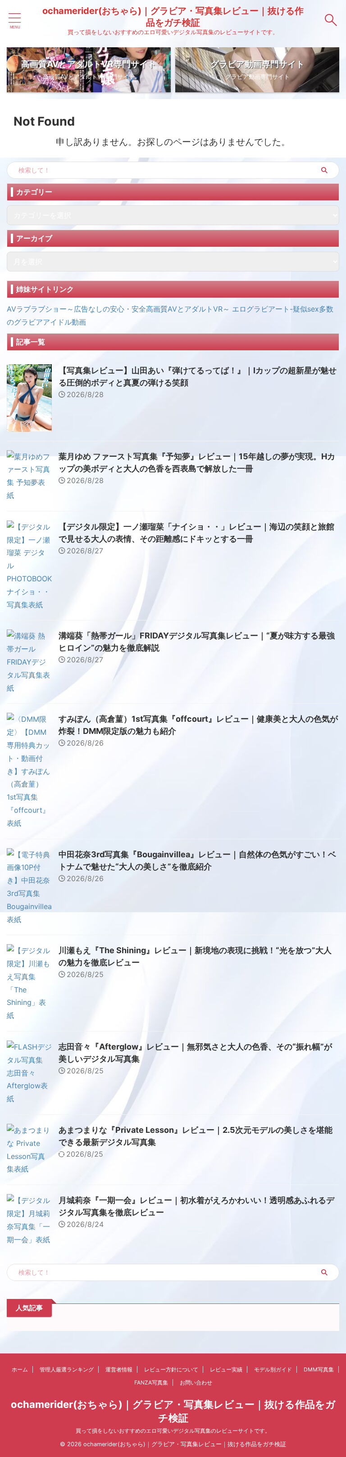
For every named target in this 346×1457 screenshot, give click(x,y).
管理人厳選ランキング (67, 1369)
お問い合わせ (196, 1382)
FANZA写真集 (151, 1382)
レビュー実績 (226, 1369)
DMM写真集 (319, 1369)
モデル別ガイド (273, 1369)
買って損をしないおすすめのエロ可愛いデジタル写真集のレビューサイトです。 (173, 1430)
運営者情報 (118, 1369)
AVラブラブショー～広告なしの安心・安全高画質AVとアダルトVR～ (118, 308)
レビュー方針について (171, 1369)
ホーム (20, 1369)
